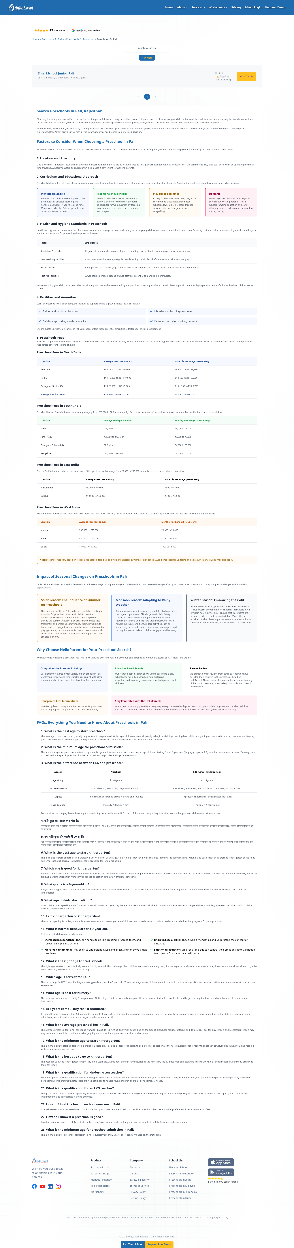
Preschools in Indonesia (183, 1192)
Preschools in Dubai (180, 1198)
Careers (134, 1173)
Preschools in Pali (147, 48)
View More (147, 57)
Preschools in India (180, 1179)
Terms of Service (139, 1185)
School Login (253, 7)
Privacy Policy (137, 1192)
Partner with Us (100, 1167)
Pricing (236, 7)
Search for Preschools (182, 1173)
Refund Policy (138, 1198)
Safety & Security (139, 1179)
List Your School (133, 1244)
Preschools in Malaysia (182, 1185)
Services (197, 7)
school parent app (129, 706)
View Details (246, 76)
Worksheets (217, 7)
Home (169, 7)
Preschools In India (52, 39)
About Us (135, 1167)
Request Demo (275, 7)
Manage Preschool (101, 1179)
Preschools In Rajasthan (80, 39)
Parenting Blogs (100, 1173)
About (181, 7)
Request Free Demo (159, 1244)
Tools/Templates (100, 1185)
